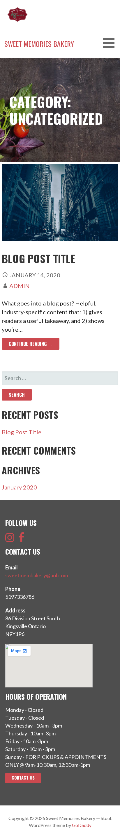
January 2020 (19, 487)
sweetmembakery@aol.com (36, 575)
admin (19, 285)
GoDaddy (81, 825)
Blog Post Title (38, 258)
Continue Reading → (30, 343)
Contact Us (23, 778)
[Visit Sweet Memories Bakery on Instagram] (9, 539)
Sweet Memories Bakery (39, 43)
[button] (110, 42)
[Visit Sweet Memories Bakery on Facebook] (21, 539)
